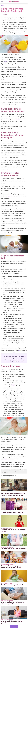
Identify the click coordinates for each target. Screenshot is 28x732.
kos (19, 350)
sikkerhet (6, 459)
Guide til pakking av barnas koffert (12, 512)
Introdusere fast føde (6, 583)
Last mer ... (14, 626)
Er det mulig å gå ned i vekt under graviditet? (12, 622)
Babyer (2, 5)
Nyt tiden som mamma (6, 492)
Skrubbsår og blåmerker (7, 547)
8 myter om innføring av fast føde (12, 585)
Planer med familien (6, 510)
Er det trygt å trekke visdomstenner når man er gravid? (13, 603)
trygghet (9, 196)
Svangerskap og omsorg (7, 600)
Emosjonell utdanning (7, 528)
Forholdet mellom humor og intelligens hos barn (13, 530)
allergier (13, 385)
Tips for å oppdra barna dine (8, 564)
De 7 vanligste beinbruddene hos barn (13, 548)
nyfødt (5, 61)
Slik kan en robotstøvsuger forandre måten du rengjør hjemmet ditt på (13, 494)
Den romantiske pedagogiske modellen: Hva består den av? (11, 566)
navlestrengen (17, 119)
